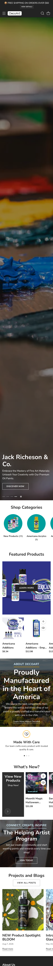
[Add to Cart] (20, 621)
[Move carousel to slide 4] (15, 496)
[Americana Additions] (13, 628)
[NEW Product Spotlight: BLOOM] (23, 909)
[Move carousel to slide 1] (3, 496)
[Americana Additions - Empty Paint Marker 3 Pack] (36, 628)
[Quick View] (20, 627)
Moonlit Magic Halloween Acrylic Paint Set (35, 802)
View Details (26, 7)
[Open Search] (42, 13)
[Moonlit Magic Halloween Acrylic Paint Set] (36, 783)
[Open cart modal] (48, 13)
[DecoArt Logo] (15, 13)
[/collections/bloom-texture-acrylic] (26, 258)
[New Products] (8, 811)
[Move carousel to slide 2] (7, 496)
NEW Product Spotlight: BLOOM (21, 937)
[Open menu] (4, 13)
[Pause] (21, 496)
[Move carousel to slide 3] (11, 496)
